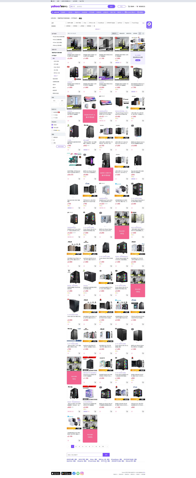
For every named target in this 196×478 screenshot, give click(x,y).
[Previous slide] (68, 44)
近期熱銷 (135, 33)
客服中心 (115, 474)
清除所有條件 (61, 146)
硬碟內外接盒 (56, 93)
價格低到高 (122, 33)
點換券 (63, 12)
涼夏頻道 (98, 12)
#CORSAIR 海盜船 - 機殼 (130, 459)
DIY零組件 (54, 55)
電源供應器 (55, 78)
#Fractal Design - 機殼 (93, 461)
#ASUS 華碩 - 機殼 (83, 459)
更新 (144, 472)
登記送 (70, 12)
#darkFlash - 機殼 (71, 461)
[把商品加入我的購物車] (79, 63)
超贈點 (141, 12)
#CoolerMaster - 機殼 (116, 459)
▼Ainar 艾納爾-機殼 (57, 39)
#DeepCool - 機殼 (81, 461)
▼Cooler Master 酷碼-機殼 (59, 36)
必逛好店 (105, 12)
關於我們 (121, 474)
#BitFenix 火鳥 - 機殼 (104, 459)
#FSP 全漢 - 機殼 (105, 461)
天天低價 (91, 12)
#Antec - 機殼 (93, 459)
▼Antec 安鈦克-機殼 (57, 42)
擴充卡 (54, 87)
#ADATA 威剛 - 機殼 (72, 459)
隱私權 (137, 474)
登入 (121, 6)
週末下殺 (112, 12)
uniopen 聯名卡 (131, 12)
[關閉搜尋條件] (74, 6)
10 (103, 446)
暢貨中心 (77, 12)
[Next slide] (80, 44)
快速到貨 (84, 12)
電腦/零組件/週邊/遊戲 (57, 52)
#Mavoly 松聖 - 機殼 (131, 461)
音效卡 (54, 84)
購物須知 (127, 474)
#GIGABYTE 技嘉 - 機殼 (118, 461)
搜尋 (106, 455)
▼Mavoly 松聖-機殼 (57, 45)
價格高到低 (128, 33)
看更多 (119, 12)
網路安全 (133, 474)
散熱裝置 (55, 90)
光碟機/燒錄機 (56, 81)
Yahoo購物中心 (59, 6)
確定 (62, 104)
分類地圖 (143, 474)
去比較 (137, 60)
